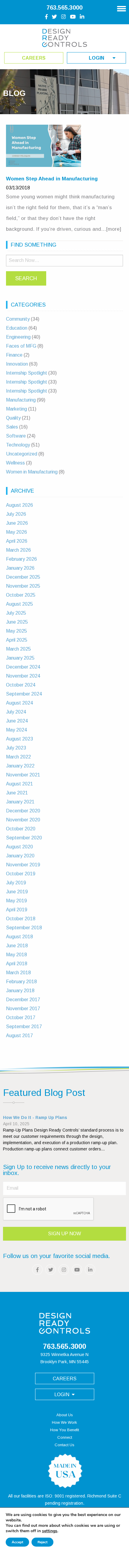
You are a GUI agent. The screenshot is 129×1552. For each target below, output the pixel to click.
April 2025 (16, 639)
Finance (14, 355)
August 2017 (19, 1035)
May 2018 (16, 954)
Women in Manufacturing (32, 471)
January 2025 (20, 657)
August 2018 (19, 936)
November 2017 (23, 1008)
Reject (42, 1542)
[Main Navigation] (121, 6)
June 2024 (17, 720)
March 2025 (18, 648)
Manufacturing (21, 399)
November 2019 (23, 864)
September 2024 (24, 693)
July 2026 (16, 514)
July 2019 (16, 882)
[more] (113, 229)
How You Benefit (64, 1430)
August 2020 (19, 846)
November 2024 (23, 675)
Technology (18, 444)
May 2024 (16, 729)
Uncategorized (21, 453)
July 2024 (16, 711)
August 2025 (19, 604)
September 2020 (24, 837)
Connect (64, 1437)
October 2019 (20, 873)
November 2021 (23, 774)
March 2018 (18, 972)
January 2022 (20, 765)
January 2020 (20, 855)
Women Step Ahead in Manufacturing (52, 179)
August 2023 (19, 738)
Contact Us (64, 1445)
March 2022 (18, 756)
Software (16, 435)
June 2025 (17, 622)
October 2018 (20, 918)
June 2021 (17, 792)
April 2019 (16, 909)
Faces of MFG (21, 346)
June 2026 (17, 523)
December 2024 (23, 666)
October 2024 (20, 684)
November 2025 (23, 586)
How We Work (64, 1422)
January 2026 (20, 568)
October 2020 (20, 828)
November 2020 (23, 819)
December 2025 (23, 577)
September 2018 (24, 927)
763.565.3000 (64, 7)
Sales (12, 426)
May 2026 (16, 532)
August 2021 (19, 783)
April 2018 (16, 963)
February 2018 (21, 981)
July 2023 (16, 747)
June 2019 (17, 891)
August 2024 (19, 702)
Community (18, 319)
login (96, 58)
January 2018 (20, 990)
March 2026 (18, 550)
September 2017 (24, 1026)
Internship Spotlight (26, 372)
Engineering (18, 337)
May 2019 (16, 900)
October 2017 (20, 1017)
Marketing (16, 408)
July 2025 (16, 613)
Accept (17, 1542)
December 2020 (23, 810)
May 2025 (16, 631)
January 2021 (20, 801)
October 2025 (20, 595)
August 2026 (19, 505)
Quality (13, 417)
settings (49, 1531)
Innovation (17, 363)
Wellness (15, 462)
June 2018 (17, 945)
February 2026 (21, 559)
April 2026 (16, 541)
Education (16, 328)
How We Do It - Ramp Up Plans (35, 1117)
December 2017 (23, 999)
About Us (64, 1415)
